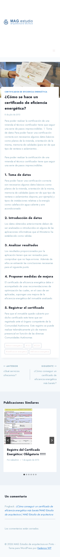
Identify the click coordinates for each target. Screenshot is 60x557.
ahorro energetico (14, 345)
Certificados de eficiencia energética (26, 92)
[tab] (24, 474)
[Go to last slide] (8, 440)
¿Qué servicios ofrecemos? (11, 371)
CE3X (37, 345)
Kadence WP (44, 548)
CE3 (28, 345)
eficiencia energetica (39, 351)
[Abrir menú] (54, 50)
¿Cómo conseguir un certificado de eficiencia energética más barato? (45, 375)
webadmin (14, 459)
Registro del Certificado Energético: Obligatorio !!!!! (26, 452)
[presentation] (30, 426)
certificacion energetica (16, 351)
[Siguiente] (52, 440)
